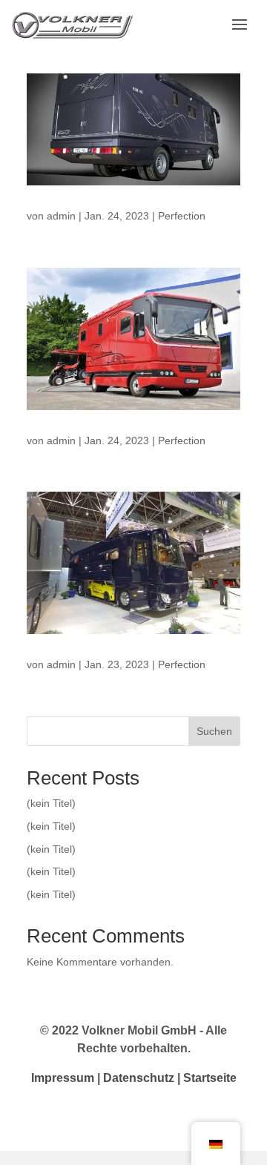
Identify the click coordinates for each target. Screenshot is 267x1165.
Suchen (214, 731)
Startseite (210, 1078)
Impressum (62, 1078)
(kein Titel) (51, 803)
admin (61, 216)
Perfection (181, 216)
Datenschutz (138, 1078)
